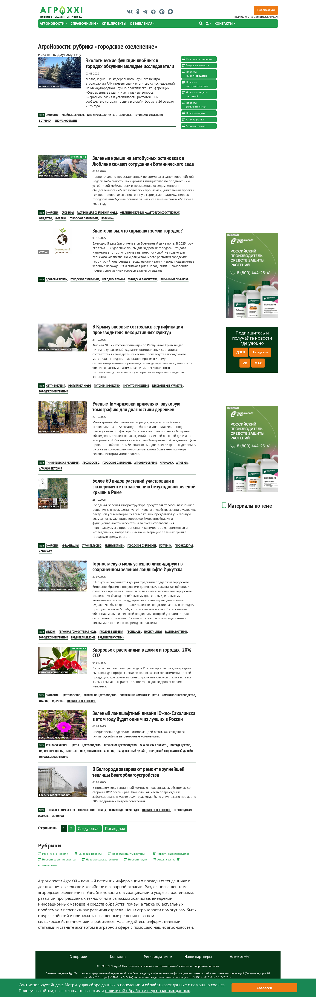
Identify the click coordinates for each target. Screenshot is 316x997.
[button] (208, 23)
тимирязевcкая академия (62, 463)
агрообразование (145, 463)
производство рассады (124, 810)
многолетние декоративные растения (90, 751)
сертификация (55, 386)
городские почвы (113, 279)
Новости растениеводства (197, 84)
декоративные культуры (167, 386)
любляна (60, 218)
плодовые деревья (111, 632)
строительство (91, 545)
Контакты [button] (224, 23)
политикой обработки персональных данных (147, 990)
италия (43, 701)
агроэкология (184, 545)
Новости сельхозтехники (196, 104)
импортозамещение (136, 386)
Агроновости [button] (52, 23)
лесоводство (91, 463)
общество (45, 218)
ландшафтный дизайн (132, 751)
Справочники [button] (83, 23)
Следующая (89, 828)
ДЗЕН (240, 352)
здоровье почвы (56, 279)
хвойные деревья (73, 115)
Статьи (43, 252)
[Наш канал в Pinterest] (163, 11)
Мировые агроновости (53, 175)
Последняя (115, 828)
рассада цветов (180, 745)
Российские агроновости (55, 349)
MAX (258, 363)
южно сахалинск (56, 745)
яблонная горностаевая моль (77, 632)
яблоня (50, 632)
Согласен (264, 988)
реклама (233, 235)
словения (68, 212)
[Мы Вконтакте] (131, 11)
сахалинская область (153, 745)
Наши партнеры (198, 956)
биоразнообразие (66, 121)
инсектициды (153, 632)
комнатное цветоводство (178, 695)
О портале (78, 956)
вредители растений (111, 637)
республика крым (79, 386)
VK (245, 363)
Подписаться (266, 10)
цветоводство (71, 695)
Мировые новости (197, 65)
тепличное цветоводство (100, 695)
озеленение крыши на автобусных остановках (149, 212)
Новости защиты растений (196, 94)
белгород (58, 816)
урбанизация (70, 545)
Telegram (260, 352)
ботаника (45, 121)
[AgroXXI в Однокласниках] (139, 11)
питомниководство (107, 386)
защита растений (176, 632)
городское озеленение (149, 115)
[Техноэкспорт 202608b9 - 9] (252, 275)
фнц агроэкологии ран (101, 115)
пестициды (134, 632)
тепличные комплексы (60, 810)
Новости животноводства (196, 74)
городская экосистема (142, 279)
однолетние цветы (51, 751)
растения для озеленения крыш (97, 212)
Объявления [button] (141, 23)
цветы (75, 745)
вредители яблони (83, 637)
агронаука (166, 463)
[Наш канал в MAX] (171, 11)
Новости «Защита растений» (57, 589)
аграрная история (50, 468)
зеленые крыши (114, 545)
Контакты (118, 956)
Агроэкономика (196, 126)
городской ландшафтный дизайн (171, 751)
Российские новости (199, 59)
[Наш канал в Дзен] (154, 11)
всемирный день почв (175, 279)
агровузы (182, 463)
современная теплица (92, 810)
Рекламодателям (158, 956)
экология (52, 115)
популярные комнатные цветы (139, 695)
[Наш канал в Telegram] (146, 11)
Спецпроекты (114, 23)
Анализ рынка (195, 119)
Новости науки (49, 86)
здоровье (125, 115)
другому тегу (69, 54)
